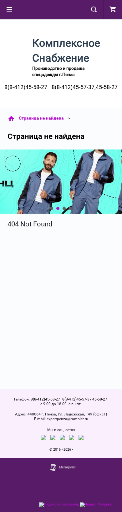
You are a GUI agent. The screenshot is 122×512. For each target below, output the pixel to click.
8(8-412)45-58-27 (25, 87)
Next (5, 182)
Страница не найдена (41, 118)
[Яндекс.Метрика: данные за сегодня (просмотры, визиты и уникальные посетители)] (96, 504)
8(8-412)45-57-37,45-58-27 (85, 87)
